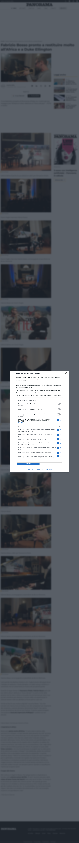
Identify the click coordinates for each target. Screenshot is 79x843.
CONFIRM (28, 463)
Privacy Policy (48, 469)
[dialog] (39, 421)
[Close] (66, 373)
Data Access (39, 469)
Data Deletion (30, 469)
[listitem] (39, 400)
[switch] (59, 404)
